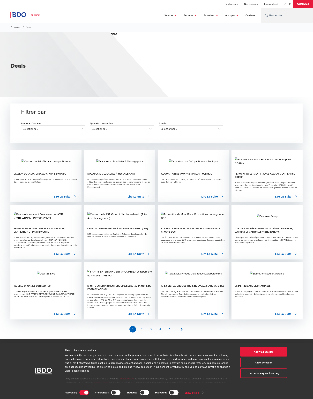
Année (162, 123)
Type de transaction (101, 123)
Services (168, 15)
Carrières (250, 15)
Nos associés (251, 4)
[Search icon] (266, 15)
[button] (303, 4)
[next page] (182, 329)
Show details (192, 392)
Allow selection (264, 362)
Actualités (209, 15)
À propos (230, 15)
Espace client (271, 4)
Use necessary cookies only (264, 373)
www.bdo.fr (127, 378)
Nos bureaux (231, 4)
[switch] (115, 392)
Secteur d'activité (31, 123)
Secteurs (188, 15)
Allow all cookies (263, 351)
